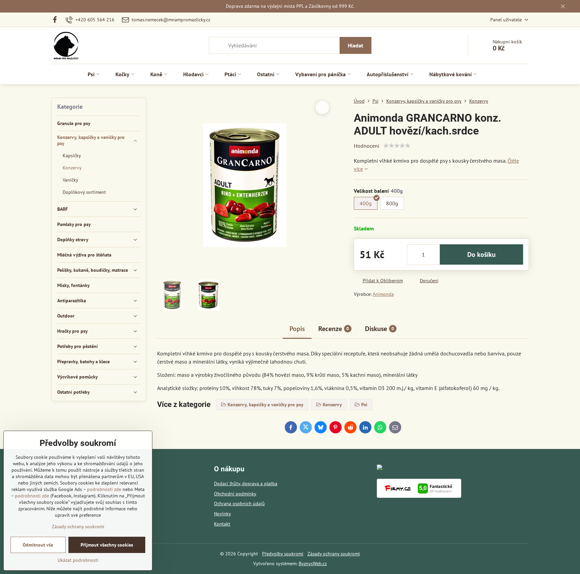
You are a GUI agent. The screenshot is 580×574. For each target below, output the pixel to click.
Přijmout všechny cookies (107, 545)
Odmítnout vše (38, 545)
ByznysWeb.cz (313, 563)
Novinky (222, 514)
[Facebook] (57, 20)
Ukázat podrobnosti (78, 560)
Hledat (355, 45)
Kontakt (222, 524)
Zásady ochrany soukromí (333, 554)
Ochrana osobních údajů (239, 503)
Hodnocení (366, 145)
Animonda (383, 294)
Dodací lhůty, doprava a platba (245, 483)
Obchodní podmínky (235, 494)
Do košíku (481, 254)
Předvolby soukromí (282, 554)
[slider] (396, 145)
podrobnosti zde (104, 489)
